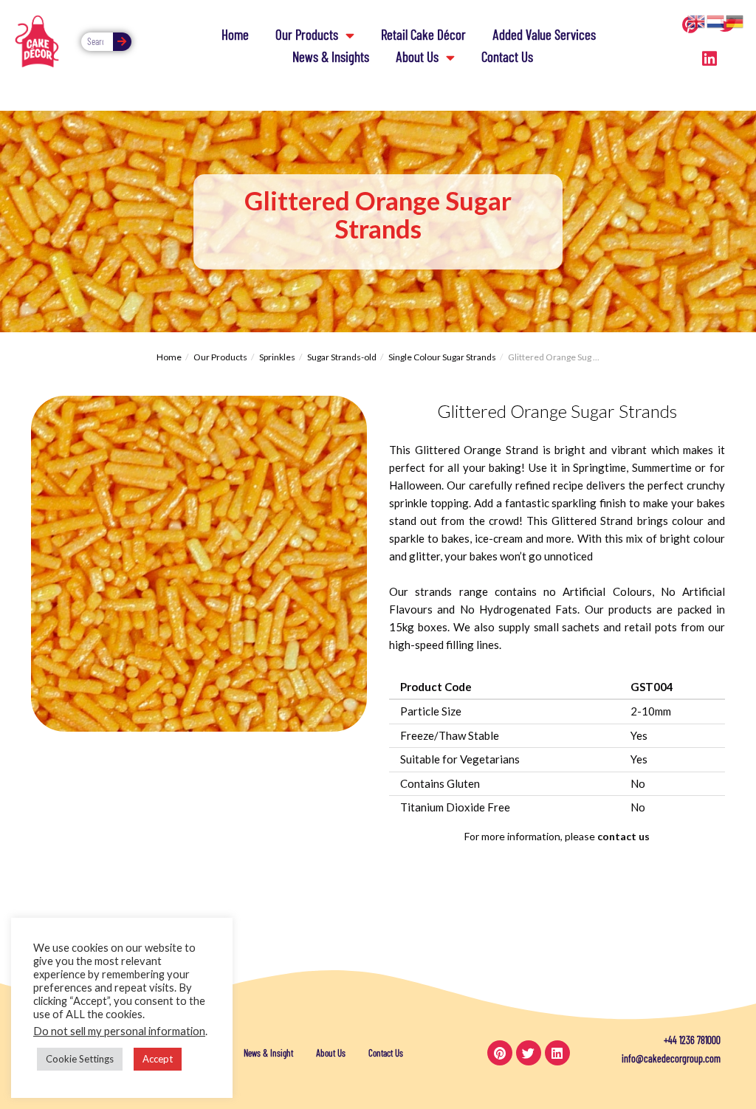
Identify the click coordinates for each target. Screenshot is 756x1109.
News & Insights (330, 56)
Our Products (306, 34)
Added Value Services (544, 34)
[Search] (122, 41)
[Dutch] (716, 20)
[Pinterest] (499, 1052)
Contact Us (507, 56)
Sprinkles (277, 357)
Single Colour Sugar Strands (442, 357)
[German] (735, 20)
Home (235, 34)
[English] (697, 20)
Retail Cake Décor (423, 34)
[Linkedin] (709, 58)
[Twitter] (528, 1052)
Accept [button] (157, 1059)
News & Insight (268, 1053)
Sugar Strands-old (342, 357)
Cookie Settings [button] (80, 1059)
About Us (417, 56)
